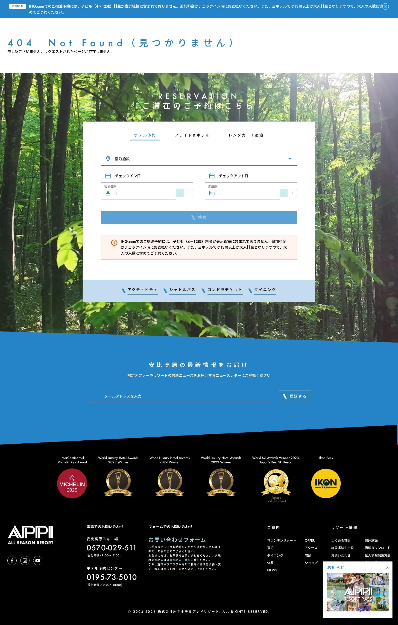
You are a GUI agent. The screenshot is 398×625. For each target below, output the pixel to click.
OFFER (310, 540)
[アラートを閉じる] (385, 6)
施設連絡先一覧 (177, 560)
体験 (270, 563)
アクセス (311, 548)
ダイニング (275, 555)
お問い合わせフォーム (177, 539)
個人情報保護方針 (378, 555)
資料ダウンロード (378, 548)
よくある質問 (341, 540)
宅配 (308, 555)
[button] (345, 611)
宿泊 (270, 548)
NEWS (272, 570)
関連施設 (371, 540)
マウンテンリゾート (281, 540)
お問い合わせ (341, 555)
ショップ (311, 563)
